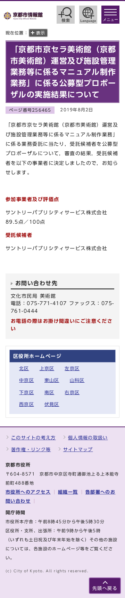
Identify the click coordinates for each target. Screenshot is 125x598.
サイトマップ (78, 449)
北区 (24, 368)
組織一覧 (68, 492)
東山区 (51, 380)
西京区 (26, 404)
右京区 (72, 392)
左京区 (72, 368)
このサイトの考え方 (33, 438)
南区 (49, 392)
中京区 (26, 380)
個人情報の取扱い (88, 438)
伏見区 (51, 404)
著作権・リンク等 (31, 449)
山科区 (77, 380)
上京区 (47, 368)
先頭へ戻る (104, 588)
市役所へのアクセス (28, 492)
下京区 (26, 392)
